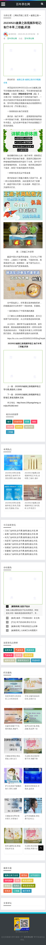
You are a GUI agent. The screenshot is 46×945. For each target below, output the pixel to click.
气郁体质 (8, 655)
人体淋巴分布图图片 (29, 630)
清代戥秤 (8, 880)
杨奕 (13, 618)
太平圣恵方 (35, 875)
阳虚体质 (36, 660)
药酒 (27, 422)
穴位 (13, 622)
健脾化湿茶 (9, 660)
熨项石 (7, 886)
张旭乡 (7, 891)
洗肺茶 (18, 655)
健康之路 (35, 15)
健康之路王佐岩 (11, 875)
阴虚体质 (30, 650)
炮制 (34, 422)
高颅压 (16, 886)
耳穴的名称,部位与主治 (26, 622)
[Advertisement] (23, 59)
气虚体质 (19, 650)
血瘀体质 (8, 650)
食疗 (9, 422)
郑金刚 (10, 427)
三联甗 (10, 432)
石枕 (17, 880)
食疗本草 (29, 427)
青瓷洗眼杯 (27, 880)
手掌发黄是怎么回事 (29, 626)
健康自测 (15, 626)
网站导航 (19, 15)
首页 (26, 15)
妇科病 (19, 427)
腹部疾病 (15, 606)
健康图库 (15, 630)
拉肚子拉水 (25, 606)
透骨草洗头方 (23, 660)
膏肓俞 (24, 875)
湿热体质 (28, 655)
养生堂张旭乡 (28, 886)
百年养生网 (23, 4)
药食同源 (18, 422)
